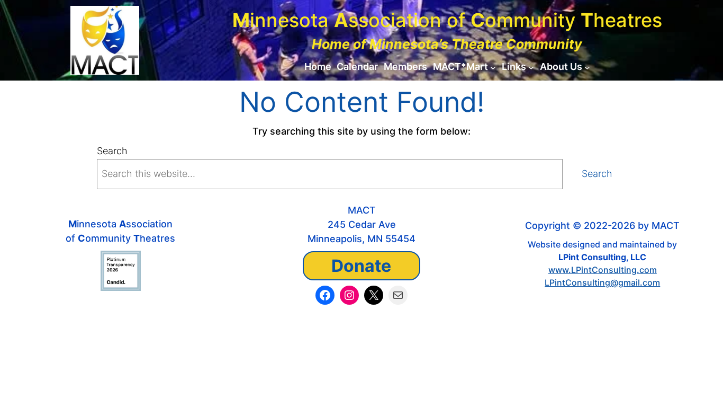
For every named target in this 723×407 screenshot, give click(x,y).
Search (112, 150)
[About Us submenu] (587, 67)
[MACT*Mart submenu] (493, 67)
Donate (361, 265)
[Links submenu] (531, 67)
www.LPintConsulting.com (602, 269)
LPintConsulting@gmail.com (602, 282)
